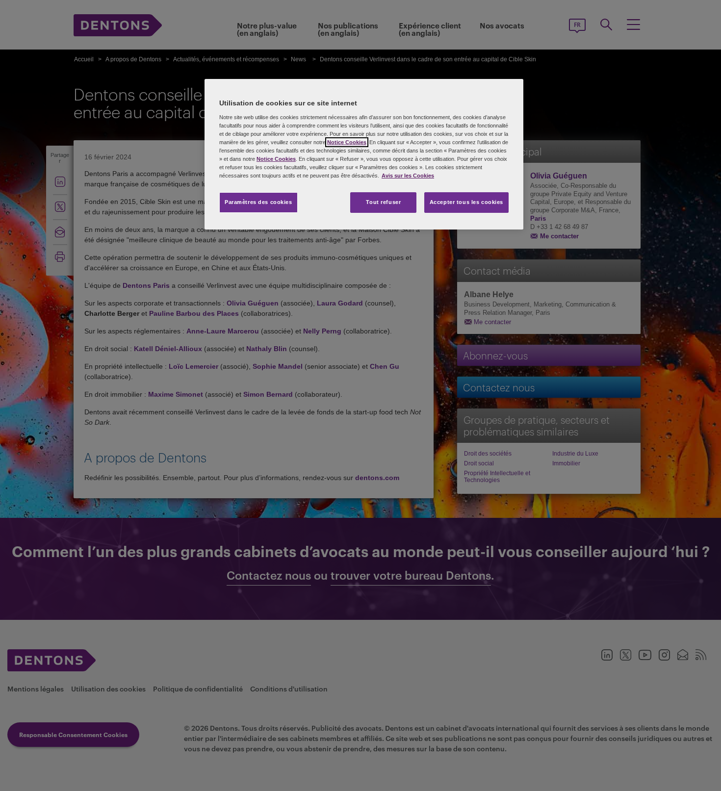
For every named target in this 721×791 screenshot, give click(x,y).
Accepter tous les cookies (466, 202)
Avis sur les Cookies (408, 176)
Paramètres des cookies (258, 202)
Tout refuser (383, 202)
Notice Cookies (346, 142)
